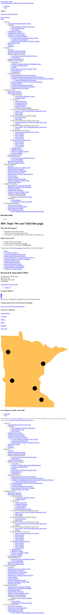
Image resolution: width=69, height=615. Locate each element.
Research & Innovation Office (9, 14)
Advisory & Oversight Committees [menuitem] (18, 36)
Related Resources (17, 472)
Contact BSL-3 (16, 473)
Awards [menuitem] (17, 124)
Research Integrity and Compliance (14, 265)
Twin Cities (4, 329)
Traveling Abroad (16, 485)
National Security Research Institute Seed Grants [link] (25, 120)
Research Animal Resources (12, 262)
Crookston (4, 316)
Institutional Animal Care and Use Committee (17, 259)
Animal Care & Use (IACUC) (16, 574)
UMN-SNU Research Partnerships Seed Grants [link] (25, 125)
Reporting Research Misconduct (17, 580)
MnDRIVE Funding (17, 551)
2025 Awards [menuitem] (19, 112)
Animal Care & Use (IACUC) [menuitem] (16, 172)
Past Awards (18, 520)
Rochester (3, 325)
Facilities (14, 468)
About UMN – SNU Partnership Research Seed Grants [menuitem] (30, 127)
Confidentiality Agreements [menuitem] (15, 190)
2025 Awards (19, 514)
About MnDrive (16, 601)
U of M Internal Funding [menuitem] (15, 155)
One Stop (7, 6)
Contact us (7, 17)
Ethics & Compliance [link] (10, 164)
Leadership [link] (11, 25)
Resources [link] (7, 48)
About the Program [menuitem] (20, 117)
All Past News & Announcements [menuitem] (17, 206)
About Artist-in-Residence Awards (25, 497)
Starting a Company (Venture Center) (18, 593)
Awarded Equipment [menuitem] (21, 104)
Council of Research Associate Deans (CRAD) (25, 439)
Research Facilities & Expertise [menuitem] (17, 51)
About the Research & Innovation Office (19, 425)
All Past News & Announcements (17, 608)
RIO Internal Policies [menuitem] (14, 43)
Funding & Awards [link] (9, 90)
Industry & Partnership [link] (10, 184)
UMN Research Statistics (15, 433)
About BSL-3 (15, 463)
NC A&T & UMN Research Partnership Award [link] (25, 109)
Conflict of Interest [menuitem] (13, 177)
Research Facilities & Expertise (17, 452)
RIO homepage (18, 248)
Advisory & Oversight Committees (18, 438)
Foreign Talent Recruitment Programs (25, 481)
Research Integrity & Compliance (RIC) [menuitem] (19, 167)
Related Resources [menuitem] (17, 70)
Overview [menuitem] (11, 49)
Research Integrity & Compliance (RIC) (19, 569)
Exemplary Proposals (21, 504)
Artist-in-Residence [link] (17, 95)
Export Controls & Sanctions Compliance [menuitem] (23, 86)
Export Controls (12, 577)
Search (3, 11)
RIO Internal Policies (14, 444)
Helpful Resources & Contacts (20, 489)
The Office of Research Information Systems (24, 457)
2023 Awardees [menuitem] (19, 137)
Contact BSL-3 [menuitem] (16, 72)
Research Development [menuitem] (14, 91)
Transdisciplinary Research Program (22, 603)
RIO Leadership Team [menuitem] (18, 28)
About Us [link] (7, 22)
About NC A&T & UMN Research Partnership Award (30, 512)
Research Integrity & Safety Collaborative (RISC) (26, 442)
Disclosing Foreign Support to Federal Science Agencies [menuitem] (27, 77)
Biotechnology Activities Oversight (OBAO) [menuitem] (20, 174)
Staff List (10, 446)
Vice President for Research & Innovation (23, 428)
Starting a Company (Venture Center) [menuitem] (18, 192)
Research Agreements (14, 590)
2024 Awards (19, 515)
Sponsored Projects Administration (14, 267)
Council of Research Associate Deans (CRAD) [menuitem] (25, 38)
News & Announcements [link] (11, 203)
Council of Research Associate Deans (15, 254)
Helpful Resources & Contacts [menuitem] (20, 88)
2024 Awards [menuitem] (19, 114)
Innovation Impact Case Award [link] (20, 130)
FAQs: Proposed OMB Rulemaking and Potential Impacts (28, 612)
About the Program (20, 519)
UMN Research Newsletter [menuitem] (15, 208)
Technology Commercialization (13, 269)
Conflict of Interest (13, 578)
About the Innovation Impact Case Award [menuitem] (27, 132)
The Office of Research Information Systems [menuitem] (24, 56)
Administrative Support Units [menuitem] (16, 33)
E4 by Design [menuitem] (15, 30)
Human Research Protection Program (14, 256)
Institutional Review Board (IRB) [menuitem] (17, 171)
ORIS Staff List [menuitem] (16, 57)
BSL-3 (6, 251)
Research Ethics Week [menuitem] (14, 182)
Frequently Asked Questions (20, 467)
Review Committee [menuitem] (17, 153)
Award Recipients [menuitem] (20, 98)
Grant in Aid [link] (15, 99)
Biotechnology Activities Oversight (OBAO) (20, 575)
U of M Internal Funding (15, 556)
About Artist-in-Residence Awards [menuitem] (25, 96)
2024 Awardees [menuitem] (19, 135)
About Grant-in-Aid (20, 502)
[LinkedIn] (34, 296)
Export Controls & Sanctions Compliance (23, 488)
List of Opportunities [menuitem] (17, 159)
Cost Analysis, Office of (11, 253)
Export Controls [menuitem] (12, 176)
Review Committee (17, 554)
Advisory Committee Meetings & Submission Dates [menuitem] (26, 64)
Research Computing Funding (20, 553)
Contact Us (7, 287)
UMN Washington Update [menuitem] (15, 210)
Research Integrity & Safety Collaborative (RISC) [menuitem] (26, 41)
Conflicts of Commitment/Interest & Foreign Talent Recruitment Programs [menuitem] (32, 78)
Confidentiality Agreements (15, 591)
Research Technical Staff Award (21, 541)
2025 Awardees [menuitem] (19, 133)
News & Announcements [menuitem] (15, 205)
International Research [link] (14, 74)
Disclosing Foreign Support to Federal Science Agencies (27, 478)
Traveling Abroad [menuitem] (16, 83)
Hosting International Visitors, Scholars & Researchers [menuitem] (27, 82)
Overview (11, 450)
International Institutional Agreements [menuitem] (22, 85)
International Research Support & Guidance (24, 476)
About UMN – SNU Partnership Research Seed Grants (30, 528)
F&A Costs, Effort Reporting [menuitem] (16, 163)
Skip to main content (6, 1)
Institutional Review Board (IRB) (17, 572)
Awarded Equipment (21, 506)
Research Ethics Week (14, 583)
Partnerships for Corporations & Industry (19, 587)
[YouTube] (34, 298)
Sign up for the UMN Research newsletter (13, 306)
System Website (5, 313)
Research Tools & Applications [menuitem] (17, 52)
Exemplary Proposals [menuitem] (21, 103)
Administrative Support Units (16, 434)
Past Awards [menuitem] (18, 119)
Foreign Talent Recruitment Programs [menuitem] (25, 80)
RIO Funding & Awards (15, 494)
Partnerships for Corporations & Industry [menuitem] (19, 185)
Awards (17, 525)
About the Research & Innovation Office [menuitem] (19, 23)
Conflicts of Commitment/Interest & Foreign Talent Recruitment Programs (32, 480)
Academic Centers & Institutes (16, 436)
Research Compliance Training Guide (18, 582)
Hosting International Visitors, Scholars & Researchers (27, 483)
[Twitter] (34, 294)
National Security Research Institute (22, 598)
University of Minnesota (18, 418)
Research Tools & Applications (17, 454)
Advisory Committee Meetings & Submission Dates (26, 465)
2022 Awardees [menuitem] (19, 138)
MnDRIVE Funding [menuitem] (17, 150)
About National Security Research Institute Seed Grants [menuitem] (31, 122)
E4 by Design (15, 431)
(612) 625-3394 (13, 284)
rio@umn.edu (5, 284)
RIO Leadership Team (18, 429)
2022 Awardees (19, 540)
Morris (2, 322)
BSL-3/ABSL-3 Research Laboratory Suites (24, 470)
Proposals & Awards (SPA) (15, 562)
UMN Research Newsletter (15, 609)
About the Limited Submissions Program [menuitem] (23, 158)
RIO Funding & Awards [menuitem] (15, 93)
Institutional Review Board (12, 261)
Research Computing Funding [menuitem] (20, 151)
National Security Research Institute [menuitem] (22, 197)
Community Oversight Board (20, 441)
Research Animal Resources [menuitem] (16, 59)
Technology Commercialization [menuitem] (17, 193)
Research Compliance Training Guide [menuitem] (18, 180)
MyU (5, 8)
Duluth (3, 319)
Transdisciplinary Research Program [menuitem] (22, 201)
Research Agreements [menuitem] (14, 189)
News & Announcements (15, 606)
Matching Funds (16, 549)
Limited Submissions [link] (14, 156)
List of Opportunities (17, 561)
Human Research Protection (16, 570)
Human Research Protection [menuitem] (16, 169)
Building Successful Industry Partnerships (20, 588)
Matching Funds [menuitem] (16, 148)
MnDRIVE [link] (11, 198)
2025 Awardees (19, 535)
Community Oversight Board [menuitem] (20, 39)
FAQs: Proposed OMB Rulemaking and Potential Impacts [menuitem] (28, 211)
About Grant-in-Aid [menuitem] (20, 101)
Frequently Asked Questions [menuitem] (20, 65)
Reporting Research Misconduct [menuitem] (17, 179)
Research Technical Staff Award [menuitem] (21, 140)
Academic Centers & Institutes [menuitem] (16, 35)
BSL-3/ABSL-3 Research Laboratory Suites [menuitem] (24, 69)
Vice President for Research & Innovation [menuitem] (23, 27)
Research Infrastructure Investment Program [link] (24, 116)
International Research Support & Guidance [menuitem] (24, 75)
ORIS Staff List (16, 459)
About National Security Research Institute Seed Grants (31, 523)
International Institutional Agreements (22, 486)
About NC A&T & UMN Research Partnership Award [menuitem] (30, 111)
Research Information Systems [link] (16, 54)
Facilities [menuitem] (14, 67)
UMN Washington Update (15, 611)
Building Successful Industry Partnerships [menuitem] (20, 187)
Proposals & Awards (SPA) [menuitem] (15, 161)
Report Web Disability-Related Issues (24, 420)
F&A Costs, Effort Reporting (16, 564)
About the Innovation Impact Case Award (27, 533)
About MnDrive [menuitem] (16, 200)
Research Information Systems (13, 264)
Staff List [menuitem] (10, 44)
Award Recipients (20, 499)
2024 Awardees (19, 536)
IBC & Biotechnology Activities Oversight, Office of (19, 257)
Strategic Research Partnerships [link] (17, 195)
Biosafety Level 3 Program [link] (15, 61)
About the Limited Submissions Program (23, 559)
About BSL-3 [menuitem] (15, 62)
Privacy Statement (10, 420)
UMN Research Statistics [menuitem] (15, 31)
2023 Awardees (19, 538)
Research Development (14, 493)
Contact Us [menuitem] (11, 46)
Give (2, 17)
